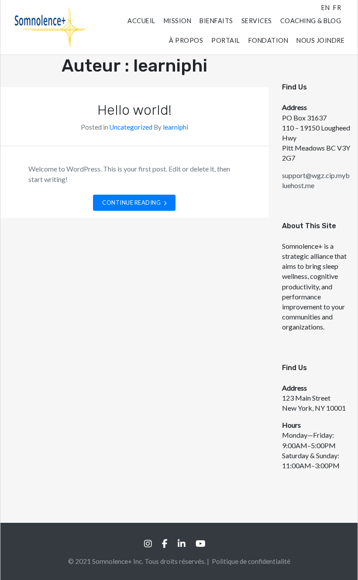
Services (256, 20)
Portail (225, 40)
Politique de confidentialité (251, 561)
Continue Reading (132, 202)
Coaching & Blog (310, 20)
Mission (178, 20)
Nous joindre (320, 40)
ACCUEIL (141, 20)
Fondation (268, 40)
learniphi (175, 127)
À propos (186, 40)
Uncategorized (131, 127)
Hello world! (134, 110)
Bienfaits (216, 20)
